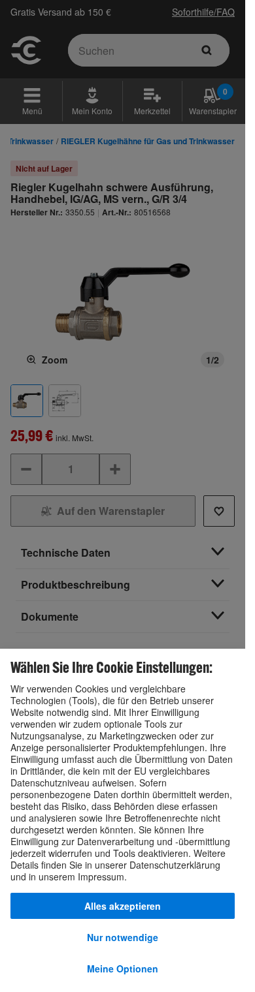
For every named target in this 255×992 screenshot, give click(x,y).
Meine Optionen (122, 968)
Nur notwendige (122, 937)
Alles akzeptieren (122, 905)
